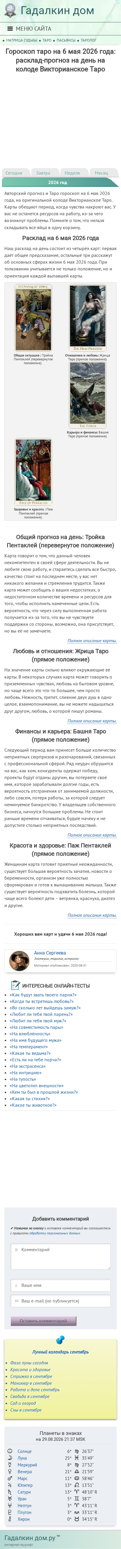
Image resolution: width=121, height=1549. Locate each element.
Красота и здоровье (30, 1369)
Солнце (25, 1451)
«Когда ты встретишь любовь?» (42, 1001)
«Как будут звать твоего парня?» (43, 995)
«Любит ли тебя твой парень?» (41, 1014)
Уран (22, 1499)
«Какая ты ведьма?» (30, 1053)
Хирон (24, 1519)
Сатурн (24, 1492)
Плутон (24, 1512)
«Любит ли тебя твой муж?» (38, 1021)
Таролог (88, 40)
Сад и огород (23, 1403)
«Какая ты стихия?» (30, 1098)
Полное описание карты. (92, 640)
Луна (22, 1458)
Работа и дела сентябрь (35, 1389)
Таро (47, 40)
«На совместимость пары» (36, 1027)
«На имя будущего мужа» (36, 1040)
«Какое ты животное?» (33, 1105)
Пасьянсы (66, 40)
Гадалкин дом (57, 10)
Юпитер (25, 1485)
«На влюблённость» (30, 1034)
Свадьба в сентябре (29, 1396)
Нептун (24, 1505)
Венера (25, 1471)
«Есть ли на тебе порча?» (35, 1059)
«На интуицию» (26, 1072)
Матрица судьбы (21, 40)
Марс (23, 1478)
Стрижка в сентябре (31, 1376)
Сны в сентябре (25, 1410)
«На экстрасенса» (28, 1066)
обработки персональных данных (54, 1233)
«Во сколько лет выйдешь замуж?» (45, 1008)
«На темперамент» (29, 1046)
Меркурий (27, 1465)
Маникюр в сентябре (31, 1383)
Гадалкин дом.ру (29, 1538)
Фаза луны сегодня (29, 1363)
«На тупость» (23, 1079)
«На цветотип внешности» (37, 1085)
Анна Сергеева (50, 953)
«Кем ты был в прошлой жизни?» (44, 1092)
